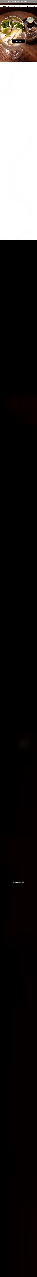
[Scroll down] (18, 238)
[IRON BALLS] (11, 7)
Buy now (18, 41)
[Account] (27, 6)
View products (18, 883)
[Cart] (33, 6)
